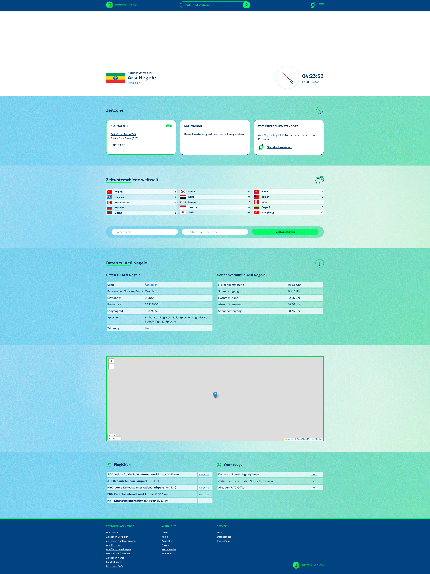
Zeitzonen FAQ (114, 566)
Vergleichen (285, 232)
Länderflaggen (114, 561)
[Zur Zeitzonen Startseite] (121, 4)
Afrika (165, 532)
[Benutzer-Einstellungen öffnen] (313, 5)
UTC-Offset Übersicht (118, 553)
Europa (165, 545)
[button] (215, 395)
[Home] (308, 565)
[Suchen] (246, 4)
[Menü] (321, 5)
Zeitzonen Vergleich (117, 536)
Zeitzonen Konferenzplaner (121, 540)
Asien (165, 536)
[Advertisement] (215, 34)
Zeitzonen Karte (115, 557)
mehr (314, 474)
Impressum (223, 540)
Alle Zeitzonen (114, 545)
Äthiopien (134, 82)
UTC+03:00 (118, 145)
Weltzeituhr (112, 532)
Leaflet (290, 439)
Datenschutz (224, 536)
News (220, 532)
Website (204, 474)
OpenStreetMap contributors (309, 439)
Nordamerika (169, 549)
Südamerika (168, 553)
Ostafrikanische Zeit (123, 134)
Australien (167, 540)
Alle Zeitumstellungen (118, 549)
